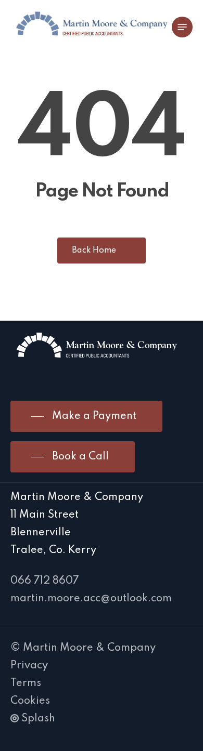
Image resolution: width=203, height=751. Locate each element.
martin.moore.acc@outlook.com (91, 599)
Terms (25, 683)
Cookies (30, 701)
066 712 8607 (44, 581)
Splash (38, 719)
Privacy (29, 666)
